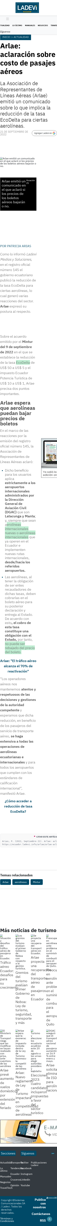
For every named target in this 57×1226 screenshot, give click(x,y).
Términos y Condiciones (7, 1220)
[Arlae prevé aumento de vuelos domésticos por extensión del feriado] (5, 1048)
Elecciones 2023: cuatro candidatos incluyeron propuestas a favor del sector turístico (39, 1094)
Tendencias (16, 1168)
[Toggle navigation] (7, 19)
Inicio (6, 37)
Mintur (36, 882)
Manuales (30, 25)
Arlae (6, 882)
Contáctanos (41, 1214)
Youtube (25, 1185)
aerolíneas (21, 882)
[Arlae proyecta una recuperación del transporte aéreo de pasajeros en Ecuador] (36, 944)
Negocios (43, 25)
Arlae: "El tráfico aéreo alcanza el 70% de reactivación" (18, 665)
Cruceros (15, 1179)
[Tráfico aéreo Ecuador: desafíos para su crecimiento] (5, 947)
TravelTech (6, 1187)
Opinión (14, 1185)
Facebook (26, 1168)
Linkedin (25, 1179)
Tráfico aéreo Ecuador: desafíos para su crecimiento (9, 975)
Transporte (16, 1162)
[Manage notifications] (49, 1219)
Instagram (26, 1173)
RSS (43, 1220)
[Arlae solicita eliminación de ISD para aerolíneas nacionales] (51, 1045)
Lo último (17, 25)
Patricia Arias (19, 246)
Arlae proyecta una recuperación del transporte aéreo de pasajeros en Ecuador (41, 978)
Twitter (25, 1162)
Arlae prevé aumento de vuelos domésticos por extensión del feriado (9, 1089)
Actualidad (21, 37)
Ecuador (15, 1173)
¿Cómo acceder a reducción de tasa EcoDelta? (18, 806)
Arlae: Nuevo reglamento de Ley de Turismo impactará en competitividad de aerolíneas (27, 1093)
